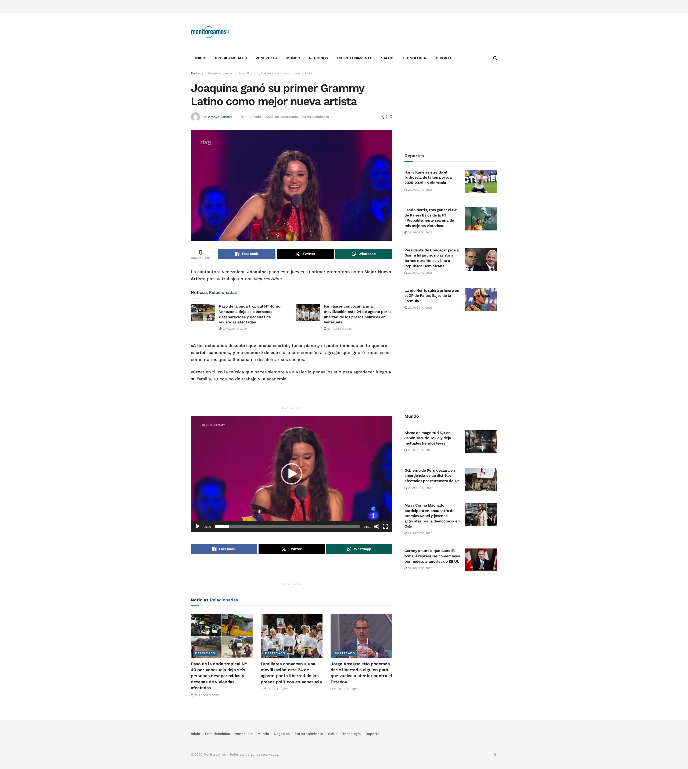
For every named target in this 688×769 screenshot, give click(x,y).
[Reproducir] (197, 526)
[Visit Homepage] (211, 32)
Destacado (289, 117)
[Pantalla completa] (385, 526)
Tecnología (414, 58)
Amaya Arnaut (220, 117)
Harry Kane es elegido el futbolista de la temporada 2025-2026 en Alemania (428, 177)
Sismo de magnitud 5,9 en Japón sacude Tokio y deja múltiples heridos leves (427, 438)
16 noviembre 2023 (257, 117)
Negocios (318, 58)
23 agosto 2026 (234, 328)
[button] (291, 474)
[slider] (287, 526)
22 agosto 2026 (419, 273)
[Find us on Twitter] (495, 755)
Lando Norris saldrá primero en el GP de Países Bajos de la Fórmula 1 (431, 295)
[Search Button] (495, 58)
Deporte (443, 58)
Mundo (293, 58)
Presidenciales (231, 58)
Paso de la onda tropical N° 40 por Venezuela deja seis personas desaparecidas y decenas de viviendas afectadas (219, 676)
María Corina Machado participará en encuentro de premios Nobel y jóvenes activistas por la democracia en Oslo (432, 515)
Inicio (200, 58)
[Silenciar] (376, 526)
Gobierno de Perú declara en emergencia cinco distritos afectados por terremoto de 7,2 (431, 475)
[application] (291, 474)
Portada (197, 73)
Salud (387, 58)
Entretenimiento (354, 58)
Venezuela (267, 58)
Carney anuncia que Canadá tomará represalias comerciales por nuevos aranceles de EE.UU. (432, 556)
